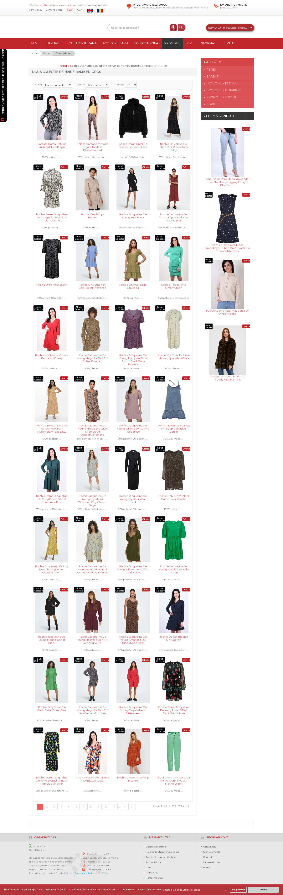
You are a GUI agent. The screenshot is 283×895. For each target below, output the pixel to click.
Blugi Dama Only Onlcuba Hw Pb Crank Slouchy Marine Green (173, 780)
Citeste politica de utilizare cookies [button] (181, 889)
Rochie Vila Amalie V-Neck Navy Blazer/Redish (92, 779)
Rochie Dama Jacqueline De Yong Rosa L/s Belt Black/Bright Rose (173, 710)
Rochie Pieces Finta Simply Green (173, 286)
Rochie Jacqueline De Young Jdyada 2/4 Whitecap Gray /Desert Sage (92, 498)
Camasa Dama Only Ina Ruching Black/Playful (51, 145)
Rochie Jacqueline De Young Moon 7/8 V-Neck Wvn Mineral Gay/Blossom (92, 569)
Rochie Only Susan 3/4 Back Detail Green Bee (51, 709)
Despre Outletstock (156, 846)
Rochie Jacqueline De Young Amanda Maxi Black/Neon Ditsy (133, 639)
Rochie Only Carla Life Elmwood (133, 286)
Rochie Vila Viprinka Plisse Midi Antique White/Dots (174, 357)
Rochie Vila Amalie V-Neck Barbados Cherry (51, 357)
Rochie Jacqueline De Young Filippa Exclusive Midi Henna (173, 217)
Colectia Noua (63, 53)
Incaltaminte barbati (224, 90)
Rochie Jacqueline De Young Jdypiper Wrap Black (133, 498)
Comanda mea (54, 10)
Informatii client (212, 862)
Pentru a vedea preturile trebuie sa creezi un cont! (3, 83)
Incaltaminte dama (222, 83)
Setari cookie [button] (238, 889)
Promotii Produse (222, 97)
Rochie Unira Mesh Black (51, 284)
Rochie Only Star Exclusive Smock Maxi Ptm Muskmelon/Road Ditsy (51, 428)
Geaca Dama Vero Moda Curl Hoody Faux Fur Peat (227, 378)
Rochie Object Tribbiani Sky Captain (173, 638)
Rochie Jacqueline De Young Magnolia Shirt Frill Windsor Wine (92, 639)
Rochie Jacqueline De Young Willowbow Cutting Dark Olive (133, 569)
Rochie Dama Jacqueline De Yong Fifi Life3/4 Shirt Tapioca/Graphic (52, 217)
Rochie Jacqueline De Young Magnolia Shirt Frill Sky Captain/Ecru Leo (92, 710)
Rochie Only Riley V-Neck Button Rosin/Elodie (174, 497)
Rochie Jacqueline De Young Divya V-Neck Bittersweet (133, 710)
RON (79, 10)
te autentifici (83, 66)
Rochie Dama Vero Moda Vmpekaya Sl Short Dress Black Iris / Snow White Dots (227, 247)
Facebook (80, 873)
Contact (207, 857)
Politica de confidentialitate (161, 857)
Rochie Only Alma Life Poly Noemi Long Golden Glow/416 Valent (51, 569)
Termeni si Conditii (156, 862)
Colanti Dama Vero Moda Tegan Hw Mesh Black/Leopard (92, 146)
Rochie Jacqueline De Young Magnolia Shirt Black (52, 639)
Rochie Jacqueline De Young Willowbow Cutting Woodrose (133, 428)
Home (34, 53)
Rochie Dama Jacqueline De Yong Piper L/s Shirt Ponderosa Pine (52, 498)
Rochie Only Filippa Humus (92, 216)
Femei (46, 53)
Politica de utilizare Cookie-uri (162, 851)
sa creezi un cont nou (114, 66)
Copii (211, 104)
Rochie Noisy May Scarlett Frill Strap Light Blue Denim (173, 428)
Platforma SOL (154, 877)
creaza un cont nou (65, 5)
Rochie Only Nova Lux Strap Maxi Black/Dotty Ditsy (173, 146)
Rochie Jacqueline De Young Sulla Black (133, 216)
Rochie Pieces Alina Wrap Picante (133, 779)
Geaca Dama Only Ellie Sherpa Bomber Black (133, 145)
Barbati (213, 76)
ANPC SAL (152, 872)
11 (114, 806)
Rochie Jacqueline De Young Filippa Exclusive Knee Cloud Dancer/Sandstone (92, 428)
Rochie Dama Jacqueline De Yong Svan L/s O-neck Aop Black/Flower (52, 780)
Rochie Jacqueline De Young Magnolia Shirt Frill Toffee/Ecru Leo (92, 358)
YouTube (103, 873)
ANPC (149, 867)
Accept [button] (263, 889)
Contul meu (35, 10)
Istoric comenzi (211, 851)
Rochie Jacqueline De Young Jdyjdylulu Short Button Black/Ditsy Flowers (133, 358)
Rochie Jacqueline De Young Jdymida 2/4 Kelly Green (174, 569)
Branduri (208, 867)
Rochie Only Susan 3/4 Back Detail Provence (92, 286)
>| (132, 806)
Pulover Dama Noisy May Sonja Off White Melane (227, 312)
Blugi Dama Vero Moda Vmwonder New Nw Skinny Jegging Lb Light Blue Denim (228, 181)
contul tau (43, 5)
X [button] (226, 889)
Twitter (92, 873)
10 (106, 806)
